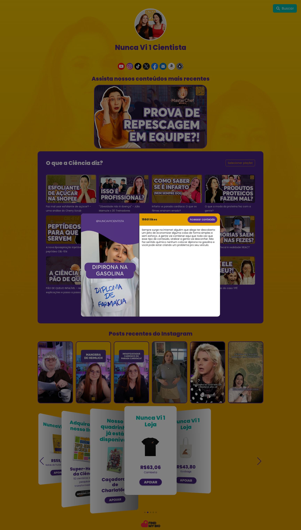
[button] (110, 265)
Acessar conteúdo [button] (202, 219)
